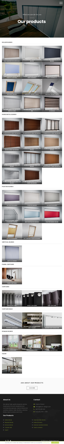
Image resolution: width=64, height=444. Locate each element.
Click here (32, 388)
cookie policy (45, 442)
